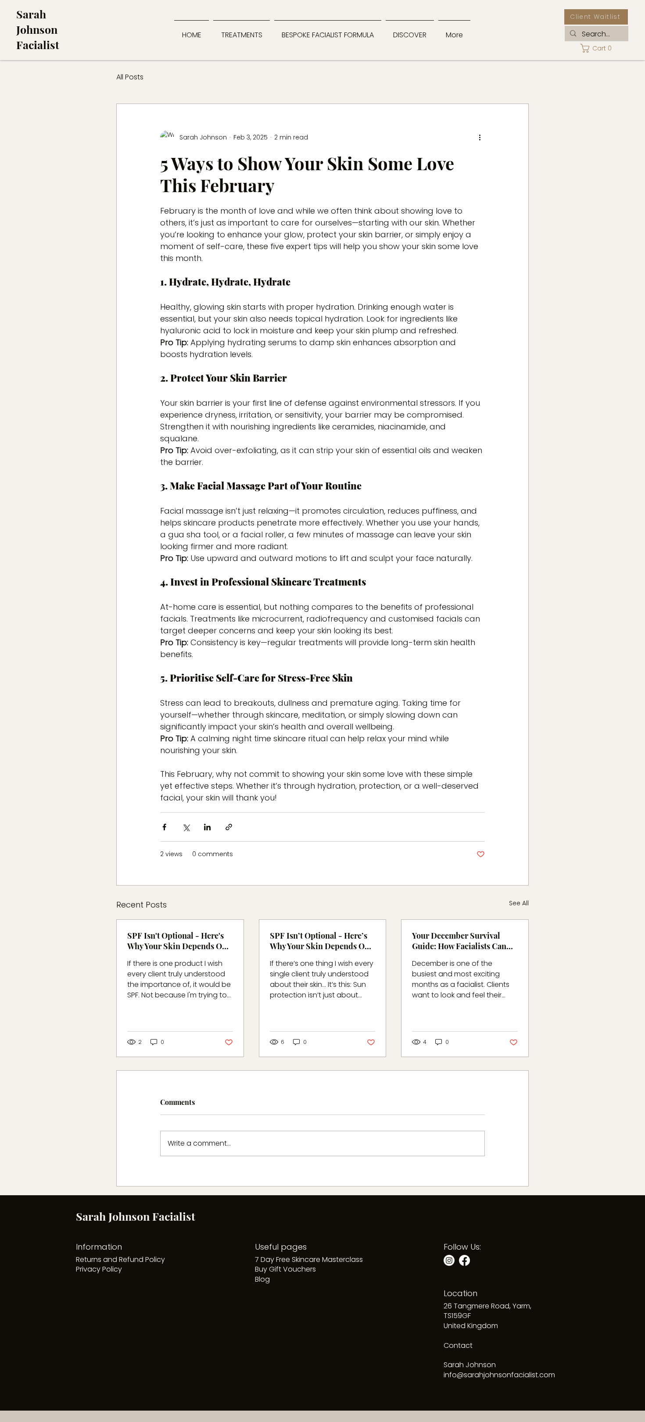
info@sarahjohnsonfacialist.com (499, 1375)
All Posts (129, 77)
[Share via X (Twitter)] (186, 827)
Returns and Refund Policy (120, 1259)
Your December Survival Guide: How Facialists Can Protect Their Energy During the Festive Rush (463, 940)
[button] (409, 31)
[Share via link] (229, 827)
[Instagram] (449, 1260)
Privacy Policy (99, 1269)
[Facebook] (464, 1260)
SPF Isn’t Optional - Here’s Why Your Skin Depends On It (319, 940)
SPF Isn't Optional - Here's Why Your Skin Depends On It (177, 940)
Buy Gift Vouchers (285, 1269)
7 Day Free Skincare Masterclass (309, 1259)
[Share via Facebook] (164, 827)
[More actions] (479, 137)
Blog (262, 1279)
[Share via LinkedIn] (207, 827)
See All (519, 903)
